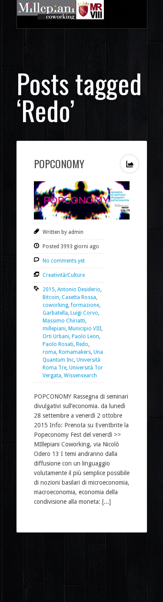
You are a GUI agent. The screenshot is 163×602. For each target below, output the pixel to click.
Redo (82, 344)
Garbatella (55, 313)
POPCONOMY (59, 163)
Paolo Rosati (58, 344)
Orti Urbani (56, 336)
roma (49, 352)
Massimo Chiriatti (64, 321)
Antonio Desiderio (78, 289)
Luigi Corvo (84, 313)
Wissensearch (80, 376)
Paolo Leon (85, 336)
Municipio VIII (84, 329)
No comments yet (64, 261)
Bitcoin (51, 297)
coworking (55, 305)
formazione (85, 305)
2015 (49, 289)
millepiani (54, 329)
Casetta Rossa (79, 297)
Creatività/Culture (64, 275)
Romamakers (75, 352)
